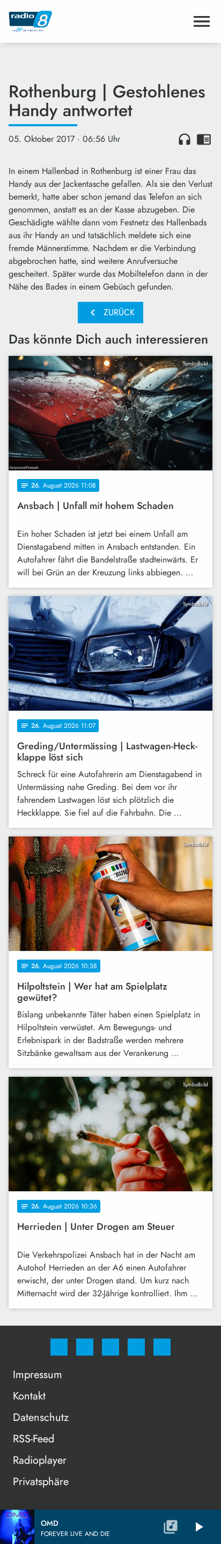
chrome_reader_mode (203, 139)
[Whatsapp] (110, 1347)
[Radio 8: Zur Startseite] (98, 21)
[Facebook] (59, 1347)
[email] (162, 1347)
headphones (184, 139)
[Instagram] (84, 1347)
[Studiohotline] (136, 1347)
